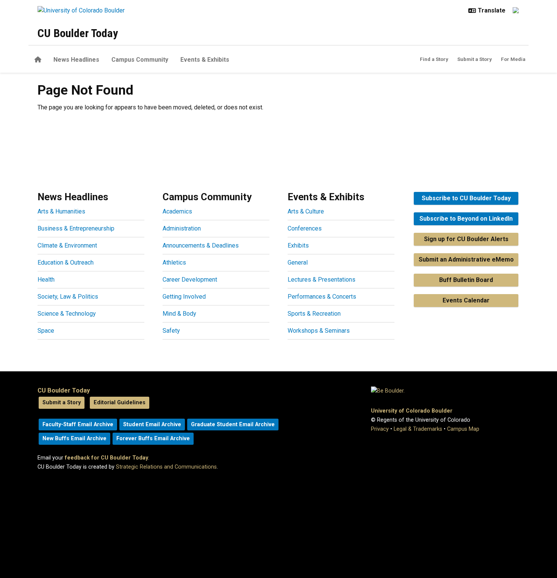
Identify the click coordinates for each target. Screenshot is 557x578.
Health (46, 279)
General (298, 262)
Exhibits (298, 245)
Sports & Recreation (314, 313)
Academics (177, 211)
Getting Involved (184, 296)
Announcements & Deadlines (201, 245)
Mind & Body (179, 313)
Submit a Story (474, 59)
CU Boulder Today (78, 33)
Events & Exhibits (204, 59)
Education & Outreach (66, 262)
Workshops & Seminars (319, 330)
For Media (513, 59)
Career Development (190, 279)
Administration (182, 228)
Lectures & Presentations (321, 279)
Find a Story (434, 59)
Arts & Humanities (61, 211)
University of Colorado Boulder (411, 411)
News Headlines (76, 59)
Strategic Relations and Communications (166, 467)
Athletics (174, 262)
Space (46, 330)
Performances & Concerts (322, 296)
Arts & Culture (306, 211)
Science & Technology (67, 313)
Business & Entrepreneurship (76, 228)
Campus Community (139, 59)
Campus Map (463, 429)
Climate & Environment (67, 245)
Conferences (305, 228)
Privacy (380, 429)
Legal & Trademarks (418, 429)
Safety (171, 330)
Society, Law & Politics (68, 296)
